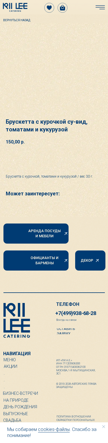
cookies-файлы (54, 429)
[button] (72, 331)
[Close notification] (104, 427)
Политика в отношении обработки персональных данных (75, 420)
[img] (15, 7)
